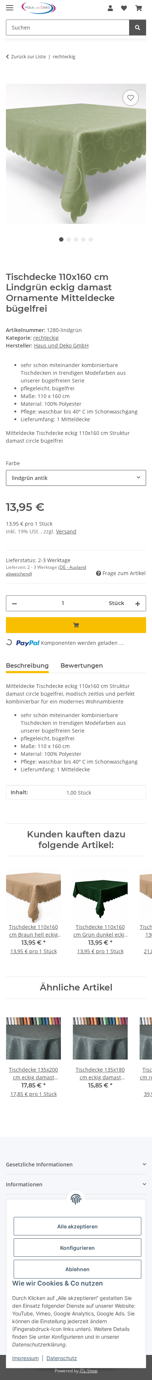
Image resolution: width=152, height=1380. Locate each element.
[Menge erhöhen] (137, 603)
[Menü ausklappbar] (9, 4)
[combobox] (76, 478)
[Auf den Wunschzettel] (130, 98)
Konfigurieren (77, 1248)
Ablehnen (77, 1269)
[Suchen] (137, 27)
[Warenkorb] (138, 8)
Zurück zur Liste (28, 56)
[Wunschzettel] (124, 8)
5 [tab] (91, 239)
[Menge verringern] (14, 603)
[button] (110, 8)
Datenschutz (61, 1358)
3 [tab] (76, 239)
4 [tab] (83, 239)
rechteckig (46, 337)
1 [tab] (61, 239)
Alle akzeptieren (77, 1226)
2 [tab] (68, 239)
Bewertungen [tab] (82, 665)
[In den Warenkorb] (12, 80)
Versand (66, 531)
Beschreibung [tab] (27, 665)
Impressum (25, 1358)
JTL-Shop (88, 1370)
